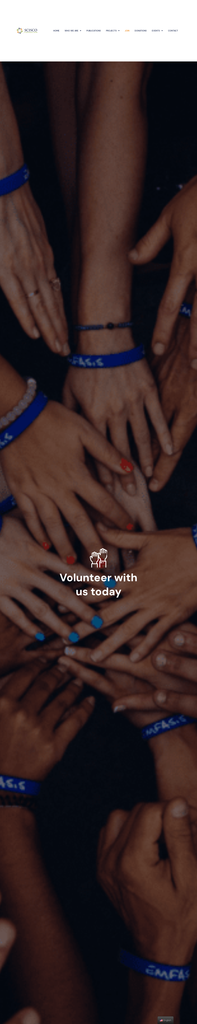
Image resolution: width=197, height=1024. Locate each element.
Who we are (71, 30)
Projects (111, 30)
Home (56, 30)
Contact (173, 30)
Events (156, 30)
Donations (141, 30)
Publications (93, 30)
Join (127, 30)
